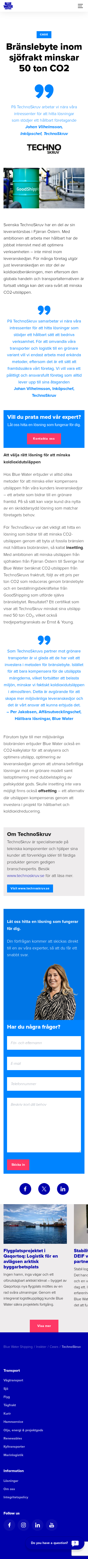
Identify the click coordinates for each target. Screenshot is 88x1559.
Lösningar (11, 1480)
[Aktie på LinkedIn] (63, 1189)
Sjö (6, 1388)
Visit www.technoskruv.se (30, 888)
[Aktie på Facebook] (25, 1189)
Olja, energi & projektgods (23, 1430)
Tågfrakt (10, 1405)
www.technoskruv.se (25, 875)
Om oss (9, 1489)
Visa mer (44, 1325)
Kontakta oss (44, 438)
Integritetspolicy (16, 1497)
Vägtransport (13, 1380)
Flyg (7, 1396)
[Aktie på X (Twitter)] (44, 1189)
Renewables (13, 1438)
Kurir (7, 1413)
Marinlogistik (13, 1455)
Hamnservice (13, 1421)
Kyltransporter (14, 1446)
